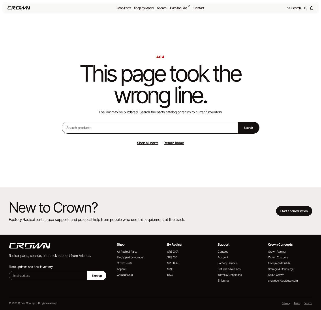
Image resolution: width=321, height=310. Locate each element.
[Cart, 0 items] (312, 8)
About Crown (276, 274)
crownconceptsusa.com (283, 280)
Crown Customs (278, 257)
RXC (170, 274)
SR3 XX (172, 257)
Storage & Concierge (281, 269)
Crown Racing (276, 251)
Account (223, 257)
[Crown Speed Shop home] (18, 8)
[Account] (305, 8)
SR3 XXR (172, 251)
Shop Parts (124, 8)
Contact (198, 8)
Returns (308, 303)
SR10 (170, 269)
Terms (297, 303)
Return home (174, 143)
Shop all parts (147, 143)
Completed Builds (279, 263)
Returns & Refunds (229, 269)
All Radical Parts (127, 251)
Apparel (162, 8)
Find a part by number (130, 257)
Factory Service (227, 263)
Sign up (97, 275)
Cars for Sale (180, 7)
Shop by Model (144, 8)
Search (248, 127)
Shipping (223, 280)
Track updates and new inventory (31, 267)
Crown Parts (124, 263)
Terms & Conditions (230, 274)
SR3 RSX (172, 263)
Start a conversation (294, 211)
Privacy (286, 303)
